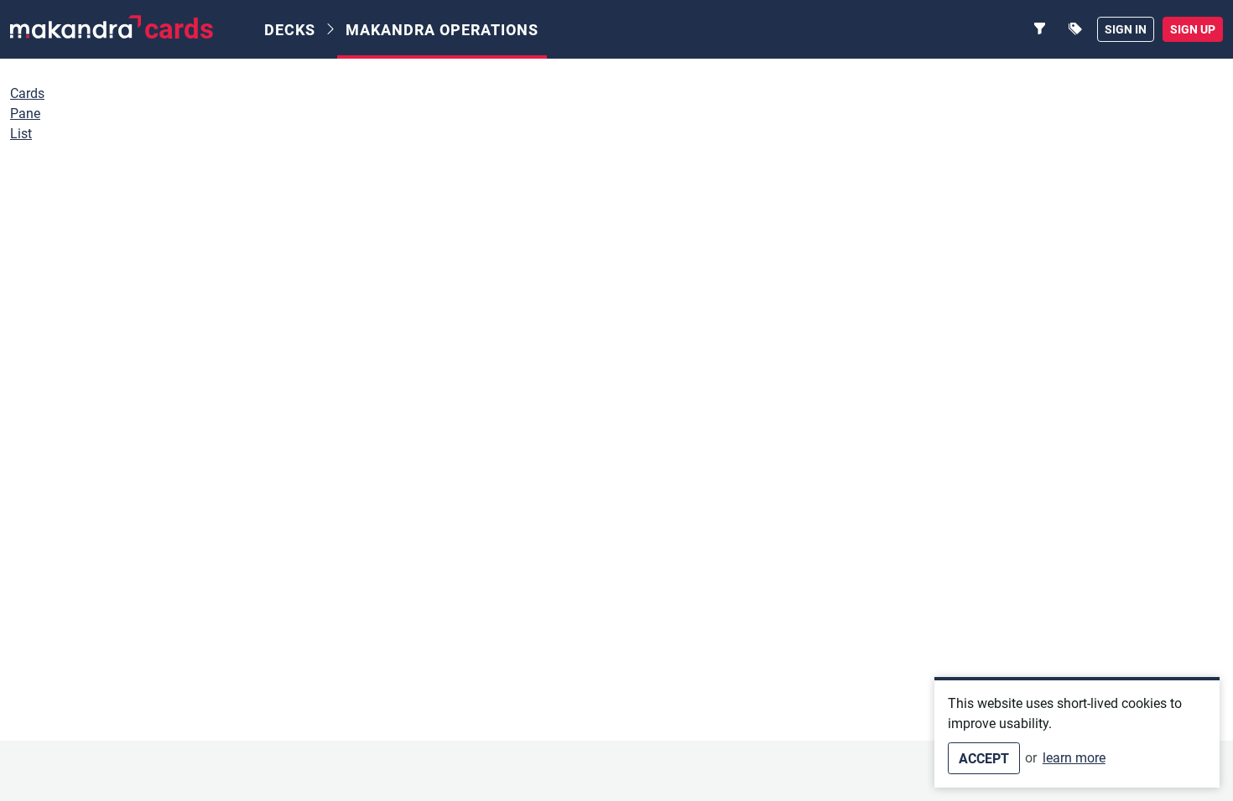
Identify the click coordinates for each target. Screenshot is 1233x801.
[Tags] (1075, 29)
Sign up (1192, 29)
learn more (1074, 758)
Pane (25, 113)
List (21, 134)
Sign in (1126, 29)
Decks (289, 30)
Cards (27, 93)
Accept (984, 759)
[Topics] (1040, 29)
